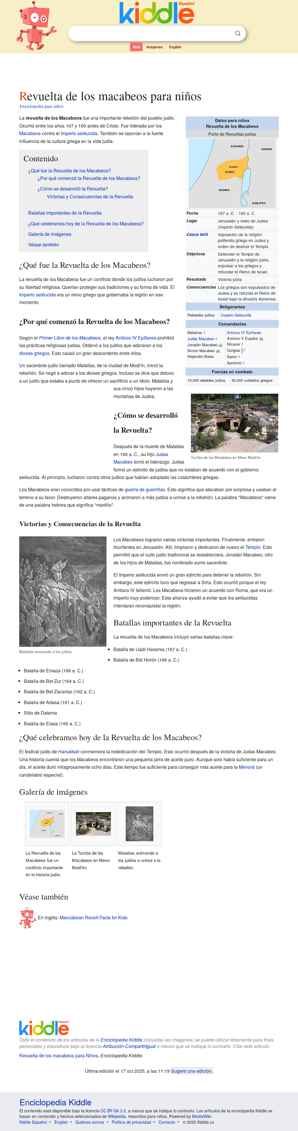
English (175, 47)
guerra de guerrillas (145, 489)
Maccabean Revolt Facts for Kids (93, 917)
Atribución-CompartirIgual (129, 1046)
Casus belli (197, 234)
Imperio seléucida (79, 133)
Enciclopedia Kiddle (121, 1039)
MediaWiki (201, 1116)
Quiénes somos (89, 1122)
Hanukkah (68, 751)
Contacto (167, 1122)
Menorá (247, 767)
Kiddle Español (33, 1122)
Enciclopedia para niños (41, 106)
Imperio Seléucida (236, 315)
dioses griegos (34, 353)
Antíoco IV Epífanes (244, 332)
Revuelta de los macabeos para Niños (58, 1055)
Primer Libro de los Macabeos (70, 337)
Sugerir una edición (191, 1071)
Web (136, 47)
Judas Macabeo (200, 338)
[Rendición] (243, 350)
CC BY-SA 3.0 (113, 1111)
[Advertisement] (148, 70)
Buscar (238, 33)
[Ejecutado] (221, 344)
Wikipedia (117, 1116)
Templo (252, 547)
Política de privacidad (131, 1122)
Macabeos (30, 133)
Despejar (226, 33)
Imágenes (154, 47)
